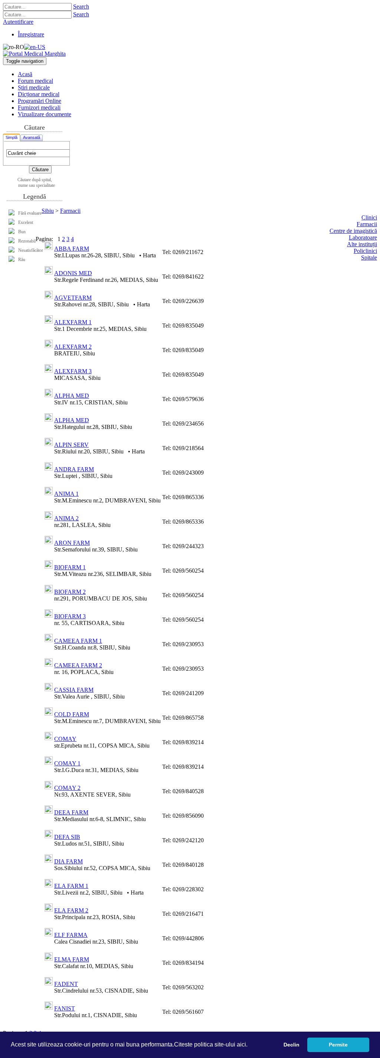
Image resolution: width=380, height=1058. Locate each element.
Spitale (369, 257)
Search (81, 6)
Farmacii (70, 211)
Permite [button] (338, 1045)
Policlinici (365, 251)
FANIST (64, 1008)
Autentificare (18, 22)
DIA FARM (68, 861)
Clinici (369, 217)
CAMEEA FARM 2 (78, 665)
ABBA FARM (71, 248)
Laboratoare (363, 237)
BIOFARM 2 (70, 592)
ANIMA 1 (66, 494)
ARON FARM (72, 543)
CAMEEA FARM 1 (78, 641)
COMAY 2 (67, 788)
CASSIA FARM (74, 690)
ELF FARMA (71, 935)
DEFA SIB (67, 837)
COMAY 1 (67, 763)
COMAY (65, 739)
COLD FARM (71, 714)
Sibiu (48, 211)
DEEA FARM (71, 812)
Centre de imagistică (353, 231)
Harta (149, 255)
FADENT (66, 984)
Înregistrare (31, 34)
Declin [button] (291, 1045)
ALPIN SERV (71, 445)
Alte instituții (362, 244)
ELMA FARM (71, 959)
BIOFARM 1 (70, 567)
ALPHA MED (71, 396)
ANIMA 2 (66, 518)
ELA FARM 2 (71, 910)
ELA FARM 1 (71, 886)
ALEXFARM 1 (73, 322)
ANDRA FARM (74, 469)
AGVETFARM (73, 297)
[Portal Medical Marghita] (34, 54)
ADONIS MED (73, 273)
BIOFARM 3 (70, 616)
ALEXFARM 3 (73, 371)
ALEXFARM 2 (73, 347)
